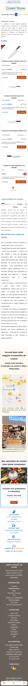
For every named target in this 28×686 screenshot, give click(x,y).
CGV (14, 595)
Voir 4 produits (21, 77)
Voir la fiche (5, 77)
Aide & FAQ (14, 613)
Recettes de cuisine (14, 622)
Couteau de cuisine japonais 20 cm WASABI (14, 166)
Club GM (14, 618)
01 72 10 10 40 (14, 548)
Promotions (14, 632)
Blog (14, 591)
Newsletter (14, 634)
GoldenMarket (13, 680)
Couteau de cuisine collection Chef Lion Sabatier (14, 62)
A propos (14, 586)
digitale (13, 678)
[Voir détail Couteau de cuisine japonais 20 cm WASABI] (14, 156)
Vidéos (14, 629)
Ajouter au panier (21, 181)
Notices (14, 625)
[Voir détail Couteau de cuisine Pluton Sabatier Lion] (14, 122)
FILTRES (4, 41)
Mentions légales (14, 600)
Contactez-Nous (14, 588)
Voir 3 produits (21, 147)
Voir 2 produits (21, 112)
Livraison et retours (14, 615)
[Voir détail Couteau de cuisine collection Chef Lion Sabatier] (14, 52)
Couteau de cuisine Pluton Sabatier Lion (14, 130)
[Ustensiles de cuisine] (14, 7)
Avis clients (14, 602)
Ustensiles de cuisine (14, 593)
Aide (14, 636)
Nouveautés (14, 627)
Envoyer (14, 502)
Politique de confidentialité (14, 598)
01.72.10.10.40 (14, 656)
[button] (16, 14)
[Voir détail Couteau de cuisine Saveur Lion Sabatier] (14, 87)
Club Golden (14, 620)
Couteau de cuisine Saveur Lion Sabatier (14, 96)
